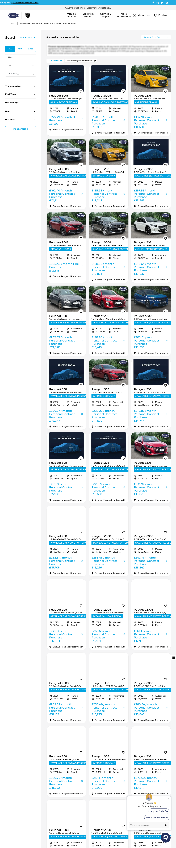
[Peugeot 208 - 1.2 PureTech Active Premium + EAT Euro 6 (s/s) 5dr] (66, 303)
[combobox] (20, 57)
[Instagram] (157, 2)
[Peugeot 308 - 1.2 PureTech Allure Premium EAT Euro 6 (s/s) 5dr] (66, 376)
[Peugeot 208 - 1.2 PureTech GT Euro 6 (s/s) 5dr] (108, 156)
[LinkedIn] (162, 2)
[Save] (80, 96)
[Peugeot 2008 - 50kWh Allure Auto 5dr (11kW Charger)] (108, 523)
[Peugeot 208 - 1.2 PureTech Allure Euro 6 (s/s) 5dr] (108, 303)
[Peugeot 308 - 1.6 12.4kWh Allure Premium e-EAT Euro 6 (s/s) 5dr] (66, 450)
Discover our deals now (99, 8)
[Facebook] (153, 2)
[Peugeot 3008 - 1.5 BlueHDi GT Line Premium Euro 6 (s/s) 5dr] (108, 83)
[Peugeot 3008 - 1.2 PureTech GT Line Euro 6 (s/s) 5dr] (66, 83)
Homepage (37, 23)
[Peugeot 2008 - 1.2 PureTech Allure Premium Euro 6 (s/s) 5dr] (151, 156)
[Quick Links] (173, 657)
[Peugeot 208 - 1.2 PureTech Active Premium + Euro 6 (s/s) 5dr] (151, 83)
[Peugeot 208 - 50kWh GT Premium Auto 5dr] (151, 230)
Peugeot (49, 23)
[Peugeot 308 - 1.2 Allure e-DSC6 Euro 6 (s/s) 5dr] (108, 744)
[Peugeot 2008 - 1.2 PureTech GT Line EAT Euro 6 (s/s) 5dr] (66, 230)
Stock (58, 23)
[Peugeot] (28, 15)
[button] (94, 65)
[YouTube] (166, 2)
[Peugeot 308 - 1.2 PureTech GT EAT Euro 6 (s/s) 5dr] (108, 670)
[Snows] (13, 15)
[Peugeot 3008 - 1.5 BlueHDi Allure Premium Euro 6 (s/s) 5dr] (108, 230)
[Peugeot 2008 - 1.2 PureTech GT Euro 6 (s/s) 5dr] (151, 303)
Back (13, 23)
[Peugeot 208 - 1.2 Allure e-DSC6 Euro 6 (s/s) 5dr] (108, 450)
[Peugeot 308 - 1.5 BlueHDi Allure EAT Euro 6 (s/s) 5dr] (108, 376)
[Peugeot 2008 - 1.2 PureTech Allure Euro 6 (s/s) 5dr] (151, 523)
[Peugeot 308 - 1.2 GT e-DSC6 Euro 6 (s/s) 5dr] (66, 744)
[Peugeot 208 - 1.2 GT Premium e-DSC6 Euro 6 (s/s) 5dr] (151, 744)
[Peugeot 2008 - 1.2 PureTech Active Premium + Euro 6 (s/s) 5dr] (66, 156)
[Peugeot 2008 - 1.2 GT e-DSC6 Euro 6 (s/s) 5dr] (151, 670)
